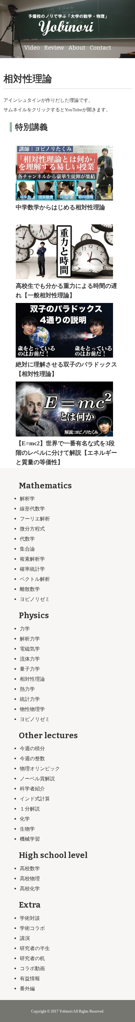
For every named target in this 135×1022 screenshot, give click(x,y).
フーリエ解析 (35, 519)
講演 (25, 938)
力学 (25, 629)
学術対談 (30, 918)
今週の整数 (32, 758)
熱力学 (27, 689)
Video (32, 47)
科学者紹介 (32, 789)
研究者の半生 (35, 948)
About (76, 47)
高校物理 (30, 879)
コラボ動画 (32, 968)
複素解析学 (32, 559)
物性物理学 (32, 709)
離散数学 (30, 589)
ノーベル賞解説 (37, 779)
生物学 (27, 829)
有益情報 (30, 978)
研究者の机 (32, 958)
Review (54, 47)
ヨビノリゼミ (35, 599)
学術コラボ (32, 928)
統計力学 (30, 699)
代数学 (27, 539)
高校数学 (30, 868)
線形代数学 (32, 509)
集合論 (27, 549)
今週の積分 (32, 748)
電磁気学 (30, 649)
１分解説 (30, 809)
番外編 (27, 989)
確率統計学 (32, 569)
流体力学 (30, 659)
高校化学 (30, 889)
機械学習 (30, 839)
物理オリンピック (40, 769)
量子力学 (30, 669)
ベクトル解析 (35, 579)
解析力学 (30, 639)
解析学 (27, 499)
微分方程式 (32, 529)
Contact (100, 47)
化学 (25, 819)
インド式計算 (35, 799)
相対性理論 (32, 679)
